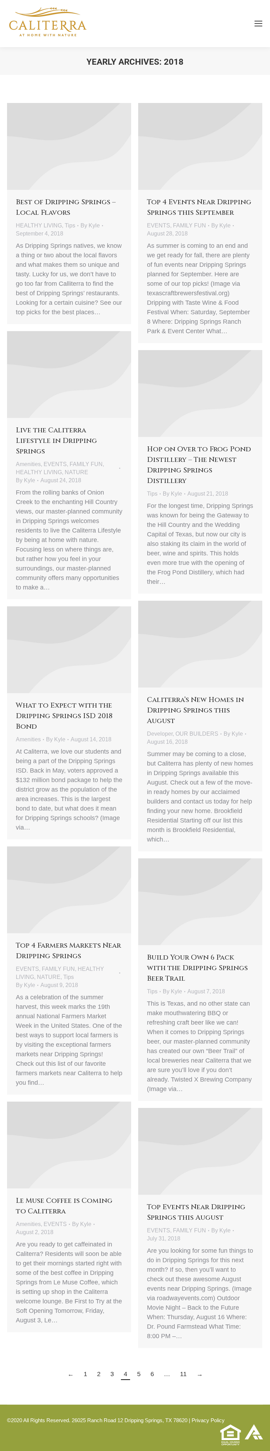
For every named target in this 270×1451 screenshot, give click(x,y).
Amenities (28, 464)
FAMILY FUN (189, 225)
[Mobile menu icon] (258, 23)
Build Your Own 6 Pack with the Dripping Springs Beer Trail (197, 968)
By (90, 225)
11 (183, 1374)
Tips (70, 225)
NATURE (76, 472)
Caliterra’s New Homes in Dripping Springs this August (195, 710)
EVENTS (158, 225)
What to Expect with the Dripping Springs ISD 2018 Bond (64, 716)
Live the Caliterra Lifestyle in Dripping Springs (56, 440)
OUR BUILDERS (196, 734)
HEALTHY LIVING (39, 225)
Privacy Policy (208, 1420)
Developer (160, 734)
